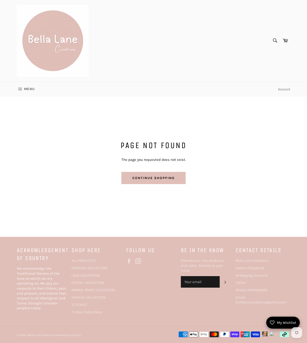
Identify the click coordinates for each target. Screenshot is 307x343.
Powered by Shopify (68, 335)
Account (284, 89)
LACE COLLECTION (85, 275)
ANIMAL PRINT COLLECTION (93, 290)
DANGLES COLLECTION (89, 268)
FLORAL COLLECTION (87, 282)
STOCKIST (79, 304)
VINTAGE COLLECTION (88, 297)
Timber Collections (86, 312)
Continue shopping (153, 178)
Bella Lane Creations (41, 335)
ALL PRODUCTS (83, 260)
